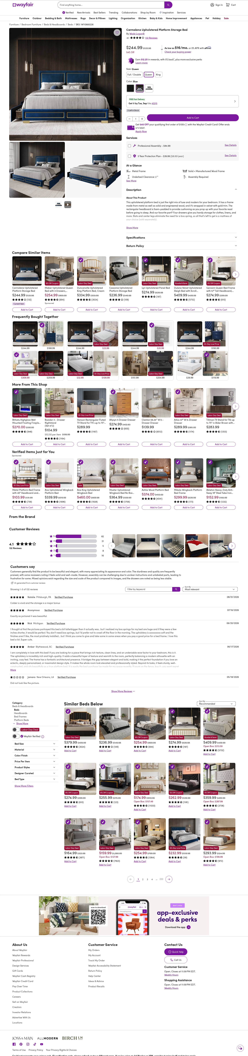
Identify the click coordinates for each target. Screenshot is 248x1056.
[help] (240, 1048)
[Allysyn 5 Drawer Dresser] (123, 402)
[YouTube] (41, 1031)
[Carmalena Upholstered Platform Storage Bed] (26, 271)
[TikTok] (34, 1031)
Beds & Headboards (54, 24)
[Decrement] (129, 119)
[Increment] (142, 119)
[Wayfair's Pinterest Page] (21, 1031)
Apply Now (141, 131)
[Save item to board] (117, 32)
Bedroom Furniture (31, 24)
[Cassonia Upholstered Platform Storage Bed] (123, 271)
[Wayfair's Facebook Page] (14, 1031)
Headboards (20, 700)
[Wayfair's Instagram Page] (28, 1031)
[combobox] (111, 4)
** (186, 124)
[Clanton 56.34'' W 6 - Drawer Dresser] (156, 402)
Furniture (14, 24)
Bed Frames (20, 704)
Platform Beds (21, 707)
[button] (65, 84)
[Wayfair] (23, 5)
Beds (70, 24)
